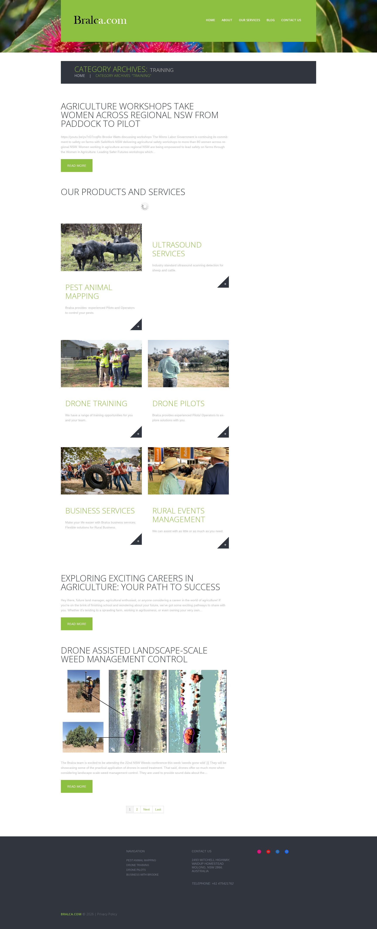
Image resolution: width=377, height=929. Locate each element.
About (227, 20)
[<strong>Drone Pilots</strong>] (188, 363)
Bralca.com (71, 914)
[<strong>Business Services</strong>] (101, 470)
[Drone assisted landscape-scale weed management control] (145, 711)
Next (146, 809)
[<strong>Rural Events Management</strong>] (188, 470)
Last (158, 809)
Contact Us (291, 20)
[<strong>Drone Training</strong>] (101, 363)
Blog (271, 20)
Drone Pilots (136, 869)
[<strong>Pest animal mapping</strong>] (101, 247)
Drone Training (137, 865)
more (136, 324)
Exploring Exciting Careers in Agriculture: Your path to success (140, 582)
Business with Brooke (142, 874)
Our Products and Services (123, 192)
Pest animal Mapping (141, 860)
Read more (76, 165)
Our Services (249, 20)
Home (210, 20)
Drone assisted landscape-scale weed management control (134, 654)
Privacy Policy (107, 914)
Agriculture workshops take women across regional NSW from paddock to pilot (140, 114)
